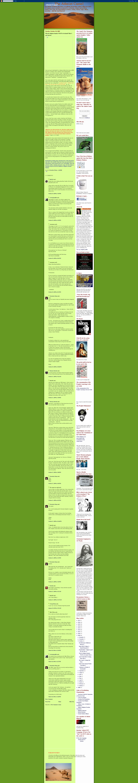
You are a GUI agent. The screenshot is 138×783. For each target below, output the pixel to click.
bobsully (51, 586)
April (80, 680)
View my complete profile (82, 249)
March (80, 682)
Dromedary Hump (53, 296)
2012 (79, 629)
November (81, 639)
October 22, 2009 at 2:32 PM (55, 558)
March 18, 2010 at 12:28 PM (55, 696)
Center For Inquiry (82, 697)
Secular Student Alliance (83, 713)
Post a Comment (49, 699)
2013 (79, 628)
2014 (79, 626)
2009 (79, 635)
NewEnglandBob (53, 197)
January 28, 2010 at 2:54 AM (55, 608)
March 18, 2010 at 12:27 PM (55, 661)
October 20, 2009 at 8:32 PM (55, 292)
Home (60, 701)
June (80, 676)
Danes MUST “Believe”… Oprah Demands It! (84, 647)
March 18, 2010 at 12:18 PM (55, 650)
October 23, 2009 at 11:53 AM (55, 600)
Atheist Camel (52, 4)
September (81, 670)
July (80, 674)
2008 (79, 687)
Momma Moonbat (53, 371)
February (81, 683)
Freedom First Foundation (84, 699)
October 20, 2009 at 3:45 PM (55, 193)
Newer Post (47, 701)
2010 (79, 633)
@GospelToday (53, 604)
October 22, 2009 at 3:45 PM (55, 582)
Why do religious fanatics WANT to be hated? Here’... (85, 654)
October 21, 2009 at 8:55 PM (55, 500)
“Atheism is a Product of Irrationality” (84, 668)
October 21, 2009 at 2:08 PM (55, 472)
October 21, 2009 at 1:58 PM (55, 397)
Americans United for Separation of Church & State (84, 695)
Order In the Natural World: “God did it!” (85, 664)
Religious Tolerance (82, 710)
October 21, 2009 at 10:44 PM (55, 521)
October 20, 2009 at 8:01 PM (55, 258)
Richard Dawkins (81, 712)
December (81, 637)
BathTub (51, 179)
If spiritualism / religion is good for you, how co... (86, 650)
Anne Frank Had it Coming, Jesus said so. (85, 657)
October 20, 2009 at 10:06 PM (55, 367)
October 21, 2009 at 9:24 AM (55, 376)
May (80, 678)
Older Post (71, 701)
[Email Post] (59, 171)
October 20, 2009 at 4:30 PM (55, 220)
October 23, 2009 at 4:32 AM (55, 591)
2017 (79, 620)
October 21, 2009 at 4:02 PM (55, 483)
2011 (79, 631)
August (81, 672)
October (81, 641)
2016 (79, 622)
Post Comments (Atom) (56, 704)
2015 (79, 624)
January (81, 685)
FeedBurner (87, 118)
